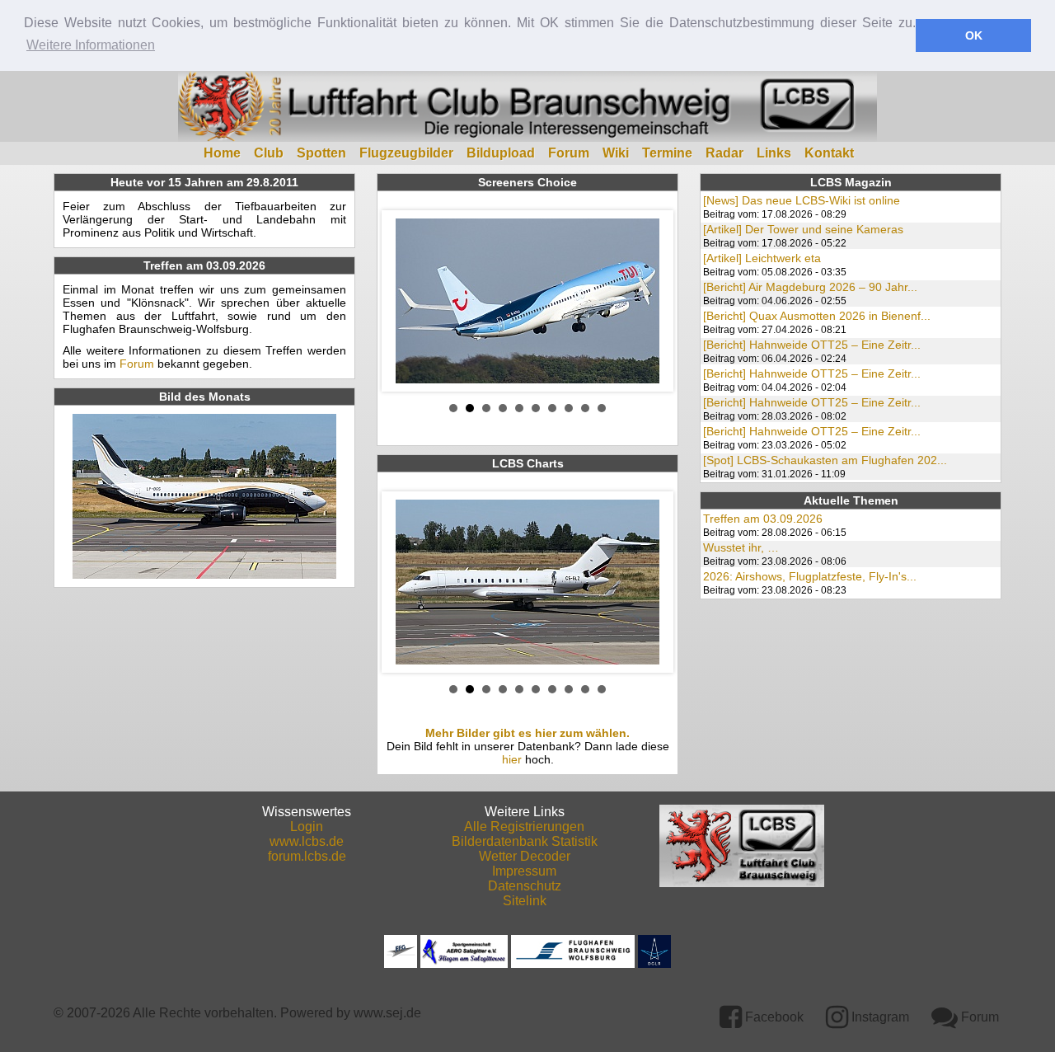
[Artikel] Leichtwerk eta (762, 258)
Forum (568, 153)
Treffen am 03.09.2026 (763, 518)
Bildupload (501, 153)
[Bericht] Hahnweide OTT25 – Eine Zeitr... (812, 344)
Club (269, 153)
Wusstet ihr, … (741, 547)
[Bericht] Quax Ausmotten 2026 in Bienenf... (817, 315)
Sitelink (524, 901)
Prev (407, 301)
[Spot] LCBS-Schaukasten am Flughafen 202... (825, 460)
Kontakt (829, 153)
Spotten (321, 153)
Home (222, 153)
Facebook (773, 1017)
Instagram (878, 1017)
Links (774, 153)
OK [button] (973, 35)
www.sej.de (387, 1013)
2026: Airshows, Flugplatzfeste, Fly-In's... (810, 576)
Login (306, 827)
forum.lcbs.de (307, 856)
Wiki (616, 153)
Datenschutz (524, 886)
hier (512, 759)
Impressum (524, 871)
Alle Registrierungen (524, 827)
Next (648, 301)
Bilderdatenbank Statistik (525, 841)
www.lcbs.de (307, 841)
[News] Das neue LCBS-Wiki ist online (801, 200)
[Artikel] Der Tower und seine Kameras (803, 229)
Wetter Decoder (524, 856)
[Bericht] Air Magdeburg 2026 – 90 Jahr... (810, 287)
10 (602, 408)
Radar (724, 153)
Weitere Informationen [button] (90, 45)
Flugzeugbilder (406, 153)
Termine (667, 153)
